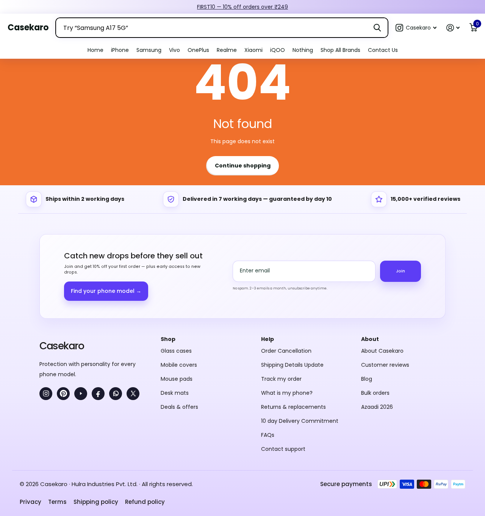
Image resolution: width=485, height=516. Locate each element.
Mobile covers (179, 365)
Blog (366, 379)
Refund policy (145, 502)
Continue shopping (243, 165)
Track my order (281, 379)
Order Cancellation (286, 351)
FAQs (267, 435)
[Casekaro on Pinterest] (63, 393)
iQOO (277, 50)
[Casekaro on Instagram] (45, 393)
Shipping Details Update (292, 365)
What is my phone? (287, 393)
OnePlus (198, 50)
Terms (57, 502)
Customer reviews (385, 365)
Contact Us (383, 50)
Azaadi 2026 (377, 407)
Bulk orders (375, 393)
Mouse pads (176, 379)
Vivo (174, 50)
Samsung (148, 50)
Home (95, 50)
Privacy (30, 502)
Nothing (303, 50)
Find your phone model (106, 291)
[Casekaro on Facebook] (98, 393)
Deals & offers (179, 407)
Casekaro (61, 346)
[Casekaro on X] (133, 393)
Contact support (283, 449)
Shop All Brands (340, 50)
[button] (416, 27)
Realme (227, 50)
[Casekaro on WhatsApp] (115, 393)
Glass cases (176, 351)
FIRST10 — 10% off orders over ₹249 (242, 7)
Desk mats (175, 393)
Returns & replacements (293, 407)
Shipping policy (96, 502)
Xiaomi (253, 50)
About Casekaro (382, 351)
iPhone (120, 50)
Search (377, 27)
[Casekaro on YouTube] (80, 393)
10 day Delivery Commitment (299, 421)
